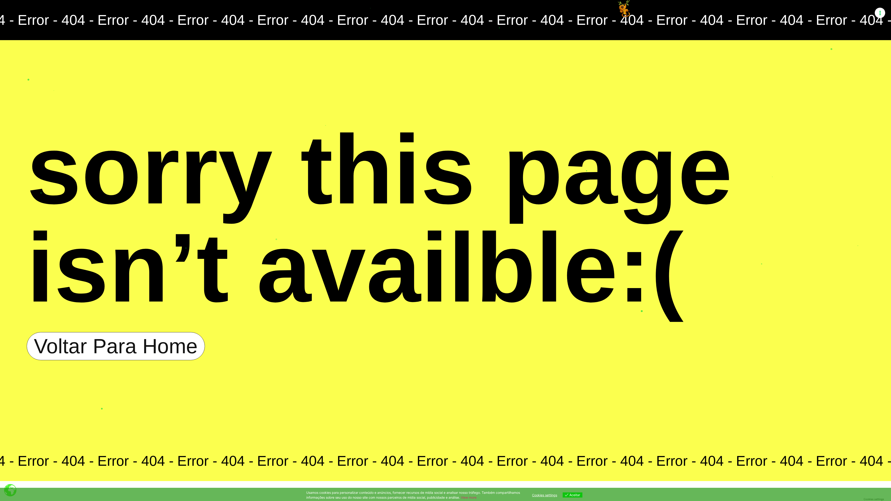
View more (469, 497)
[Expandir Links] (880, 13)
